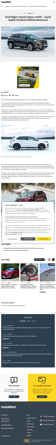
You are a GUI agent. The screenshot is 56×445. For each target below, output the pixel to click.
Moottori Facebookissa (48, 416)
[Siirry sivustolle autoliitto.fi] (27, 441)
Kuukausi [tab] (34, 321)
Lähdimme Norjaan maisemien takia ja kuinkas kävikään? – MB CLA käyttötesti (19, 336)
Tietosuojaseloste (5, 436)
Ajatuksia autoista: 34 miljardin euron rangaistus (16, 250)
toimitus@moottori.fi (6, 425)
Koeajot (29, 421)
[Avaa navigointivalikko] (54, 2)
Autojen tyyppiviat (31, 418)
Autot (28, 415)
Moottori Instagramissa (49, 420)
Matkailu (29, 435)
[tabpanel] (28, 344)
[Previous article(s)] (49, 259)
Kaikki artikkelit (38, 259)
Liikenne (29, 432)
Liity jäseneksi (41, 396)
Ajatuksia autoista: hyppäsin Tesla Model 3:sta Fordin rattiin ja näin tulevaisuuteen (24, 248)
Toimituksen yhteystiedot (7, 428)
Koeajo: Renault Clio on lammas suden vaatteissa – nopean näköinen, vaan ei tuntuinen (21, 362)
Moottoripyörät (30, 427)
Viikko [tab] (28, 321)
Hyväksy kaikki (43, 238)
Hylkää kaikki (28, 238)
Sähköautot (29, 429)
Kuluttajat (48, 282)
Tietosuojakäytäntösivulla (16, 232)
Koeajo (8, 282)
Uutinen (7, 6)
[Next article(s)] (53, 259)
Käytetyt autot (30, 424)
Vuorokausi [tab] (22, 321)
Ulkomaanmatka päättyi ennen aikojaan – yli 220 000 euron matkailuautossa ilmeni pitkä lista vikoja (24, 345)
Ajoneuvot (30, 13)
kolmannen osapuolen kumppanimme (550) (28, 210)
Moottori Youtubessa (48, 424)
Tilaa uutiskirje (13, 396)
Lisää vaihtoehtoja (12, 238)
